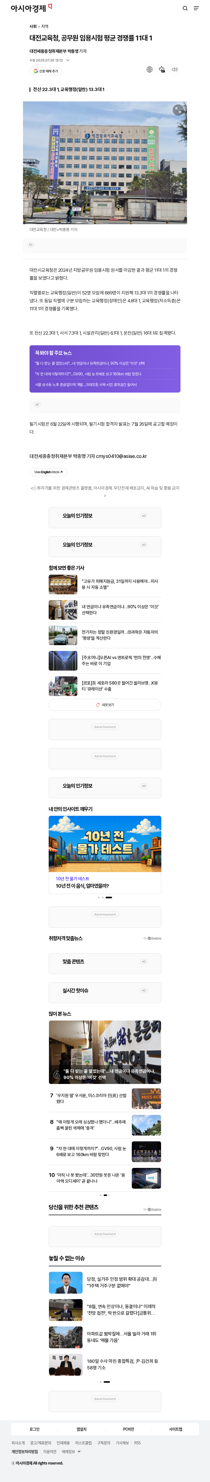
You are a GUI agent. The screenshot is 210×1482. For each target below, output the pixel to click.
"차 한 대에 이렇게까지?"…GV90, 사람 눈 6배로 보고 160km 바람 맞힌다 (88, 374)
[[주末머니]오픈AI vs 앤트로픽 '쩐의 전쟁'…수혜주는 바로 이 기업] (63, 669)
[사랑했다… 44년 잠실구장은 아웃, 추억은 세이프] (66, 1374)
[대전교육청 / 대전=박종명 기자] (105, 162)
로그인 (34, 1429)
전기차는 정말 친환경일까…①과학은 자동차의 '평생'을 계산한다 (120, 635)
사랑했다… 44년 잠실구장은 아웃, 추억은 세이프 (122, 1364)
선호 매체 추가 (48, 71)
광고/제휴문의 (40, 1442)
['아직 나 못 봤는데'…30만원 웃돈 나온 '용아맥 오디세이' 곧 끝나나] (146, 1187)
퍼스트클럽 (83, 1442)
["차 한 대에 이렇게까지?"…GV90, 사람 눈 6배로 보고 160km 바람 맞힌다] (146, 1161)
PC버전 (128, 1429)
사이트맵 (175, 1429)
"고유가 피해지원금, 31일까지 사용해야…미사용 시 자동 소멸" (120, 584)
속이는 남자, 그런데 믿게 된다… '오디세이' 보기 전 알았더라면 (122, 1310)
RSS (137, 1442)
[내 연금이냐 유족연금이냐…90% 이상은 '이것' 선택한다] (63, 618)
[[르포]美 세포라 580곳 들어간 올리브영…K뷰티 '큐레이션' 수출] (63, 695)
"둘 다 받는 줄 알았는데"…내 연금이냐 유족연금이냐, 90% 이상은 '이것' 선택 (90, 363)
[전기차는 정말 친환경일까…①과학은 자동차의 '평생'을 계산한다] (63, 644)
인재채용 (63, 1442)
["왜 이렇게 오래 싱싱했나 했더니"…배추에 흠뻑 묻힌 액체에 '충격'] (146, 1134)
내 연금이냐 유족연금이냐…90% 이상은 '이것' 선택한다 (120, 609)
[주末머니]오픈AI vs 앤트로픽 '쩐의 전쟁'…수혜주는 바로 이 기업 (121, 660)
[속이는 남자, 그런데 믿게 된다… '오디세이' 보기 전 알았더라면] (66, 1320)
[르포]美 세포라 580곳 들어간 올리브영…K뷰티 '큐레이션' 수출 (120, 686)
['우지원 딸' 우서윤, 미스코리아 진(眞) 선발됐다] (146, 1108)
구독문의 (103, 1442)
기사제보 (122, 1442)
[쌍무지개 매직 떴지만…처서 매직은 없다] (66, 1292)
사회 (33, 27)
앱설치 (81, 1429)
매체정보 (68, 1451)
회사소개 (18, 1442)
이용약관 (49, 1451)
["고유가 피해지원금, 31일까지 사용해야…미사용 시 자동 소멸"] (63, 593)
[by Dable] (152, 1209)
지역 (44, 27)
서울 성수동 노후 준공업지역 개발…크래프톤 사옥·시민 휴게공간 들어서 (86, 384)
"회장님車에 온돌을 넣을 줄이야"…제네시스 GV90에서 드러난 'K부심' (122, 1337)
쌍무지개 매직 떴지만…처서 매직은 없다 (122, 1282)
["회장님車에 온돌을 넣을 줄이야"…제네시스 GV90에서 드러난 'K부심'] (66, 1347)
